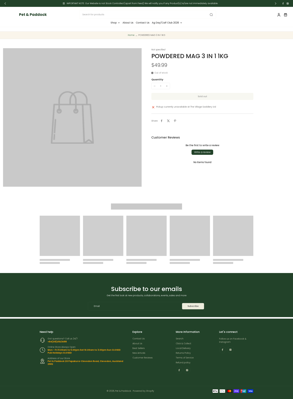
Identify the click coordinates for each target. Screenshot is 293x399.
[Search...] (211, 15)
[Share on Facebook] (161, 120)
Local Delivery (183, 348)
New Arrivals (138, 353)
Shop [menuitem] (114, 22)
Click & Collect (183, 343)
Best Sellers (138, 348)
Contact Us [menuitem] (142, 22)
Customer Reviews (142, 357)
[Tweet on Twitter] (168, 120)
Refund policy (183, 362)
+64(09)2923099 (57, 341)
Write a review (202, 152)
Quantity (157, 79)
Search (179, 338)
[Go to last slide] (5, 3)
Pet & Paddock (123, 390)
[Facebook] (283, 3)
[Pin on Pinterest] (175, 120)
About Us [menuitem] (128, 22)
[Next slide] (275, 3)
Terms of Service (185, 357)
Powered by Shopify (143, 390)
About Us (137, 343)
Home (131, 35)
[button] (202, 96)
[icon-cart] (285, 14)
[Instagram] (287, 3)
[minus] (155, 86)
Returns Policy (183, 353)
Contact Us (138, 338)
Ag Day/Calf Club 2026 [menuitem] (165, 22)
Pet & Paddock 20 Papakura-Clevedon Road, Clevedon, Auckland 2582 (85, 363)
